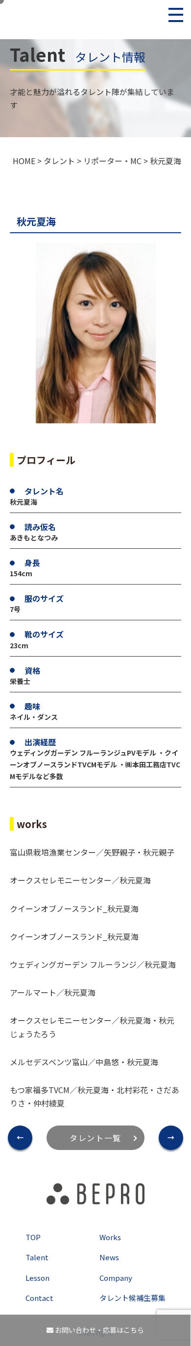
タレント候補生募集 (132, 1298)
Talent (36, 1257)
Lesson (37, 1278)
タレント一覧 (95, 1138)
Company (115, 1278)
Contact (39, 1298)
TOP (33, 1237)
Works (110, 1237)
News (109, 1257)
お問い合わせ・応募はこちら (98, 1330)
